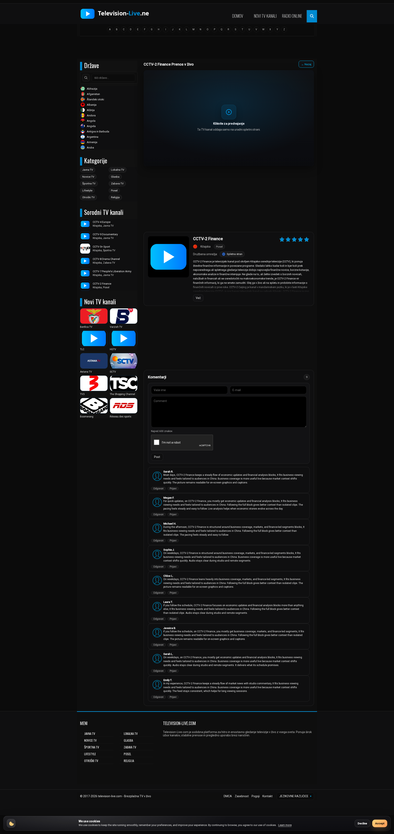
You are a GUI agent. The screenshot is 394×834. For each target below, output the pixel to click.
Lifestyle (87, 190)
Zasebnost (242, 796)
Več (198, 298)
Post (157, 457)
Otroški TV (88, 197)
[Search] (86, 77)
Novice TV (88, 176)
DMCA (228, 796)
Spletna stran (234, 254)
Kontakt (267, 796)
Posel (114, 190)
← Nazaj (306, 64)
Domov (237, 16)
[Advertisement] (197, 48)
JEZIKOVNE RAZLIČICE (295, 796)
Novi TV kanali (265, 16)
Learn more (285, 825)
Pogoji (256, 796)
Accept (379, 823)
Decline (362, 823)
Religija (115, 197)
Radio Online (292, 16)
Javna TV (87, 169)
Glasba (115, 176)
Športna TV (88, 183)
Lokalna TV (117, 169)
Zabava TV (117, 183)
